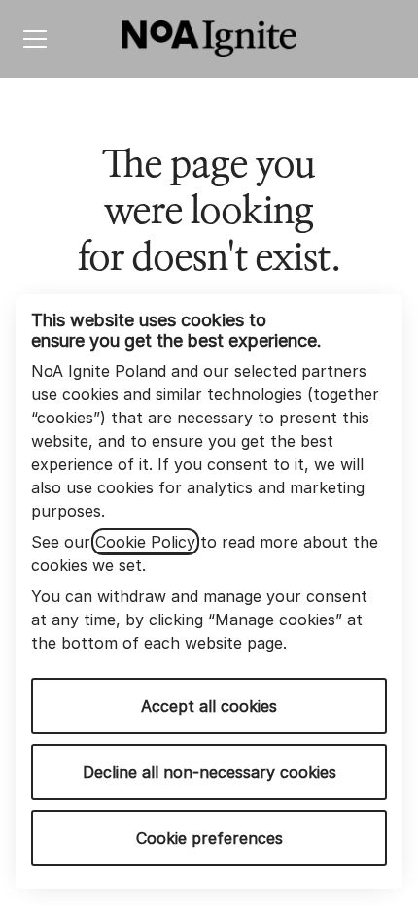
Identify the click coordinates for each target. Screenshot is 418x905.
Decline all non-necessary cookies (209, 772)
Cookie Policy (145, 542)
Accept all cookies (209, 706)
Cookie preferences (209, 838)
